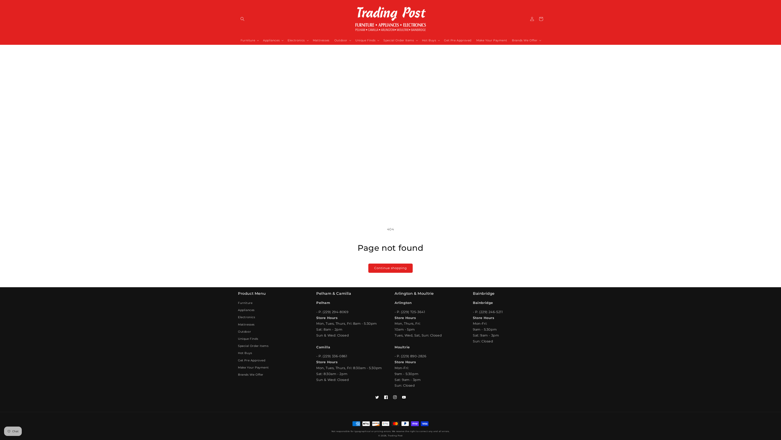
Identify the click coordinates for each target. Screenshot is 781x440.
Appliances (246, 310)
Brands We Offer (250, 374)
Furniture (245, 303)
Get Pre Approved (251, 360)
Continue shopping (390, 268)
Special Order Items (253, 346)
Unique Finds (248, 339)
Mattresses (246, 324)
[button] (242, 18)
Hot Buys (245, 353)
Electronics (246, 317)
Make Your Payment (253, 367)
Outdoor (244, 331)
